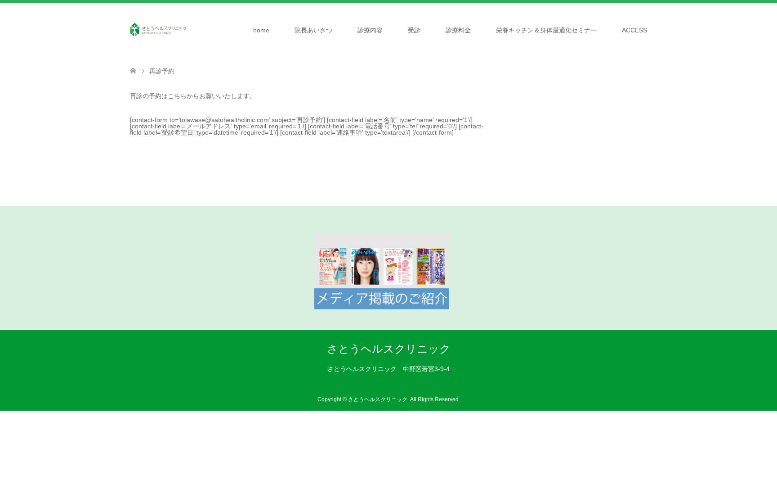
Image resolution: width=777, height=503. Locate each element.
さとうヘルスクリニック (389, 349)
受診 (414, 30)
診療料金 (458, 30)
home (261, 30)
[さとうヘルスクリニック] (158, 29)
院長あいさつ (313, 30)
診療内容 (370, 30)
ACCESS (634, 30)
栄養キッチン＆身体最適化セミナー (546, 30)
